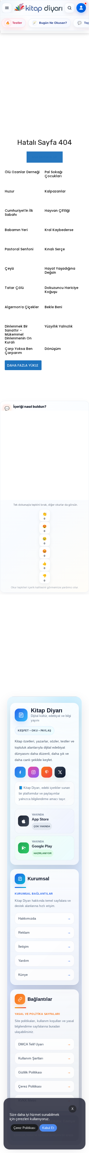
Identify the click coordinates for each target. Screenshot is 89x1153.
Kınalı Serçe (55, 249)
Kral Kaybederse (59, 229)
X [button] (72, 1109)
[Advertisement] (44, 79)
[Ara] (70, 8)
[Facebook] (20, 772)
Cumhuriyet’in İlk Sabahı (19, 212)
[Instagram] (33, 772)
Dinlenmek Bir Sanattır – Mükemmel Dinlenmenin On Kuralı (18, 334)
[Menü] (7, 8)
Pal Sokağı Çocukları (53, 174)
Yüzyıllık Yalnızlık (59, 326)
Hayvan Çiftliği (57, 210)
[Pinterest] (46, 772)
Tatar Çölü (14, 287)
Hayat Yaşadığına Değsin (60, 270)
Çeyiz (9, 268)
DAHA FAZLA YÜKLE (23, 365)
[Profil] (81, 8)
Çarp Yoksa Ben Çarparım (19, 350)
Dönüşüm (53, 348)
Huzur (9, 191)
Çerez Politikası (24, 1128)
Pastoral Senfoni (19, 249)
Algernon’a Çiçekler (22, 307)
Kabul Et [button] (48, 1128)
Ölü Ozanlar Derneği (22, 172)
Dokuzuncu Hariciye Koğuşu (61, 289)
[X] (60, 772)
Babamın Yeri (16, 229)
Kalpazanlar (55, 191)
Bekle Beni (53, 307)
